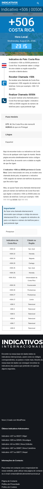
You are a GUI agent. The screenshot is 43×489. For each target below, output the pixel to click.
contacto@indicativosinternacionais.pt (25, 474)
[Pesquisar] (38, 3)
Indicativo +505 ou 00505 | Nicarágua (16, 440)
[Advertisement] (21, 396)
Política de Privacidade (11, 484)
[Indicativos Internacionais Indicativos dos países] (10, 3)
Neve (4, 420)
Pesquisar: (10, 232)
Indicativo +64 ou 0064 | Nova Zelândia (17, 444)
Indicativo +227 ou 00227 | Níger (14, 436)
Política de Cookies (9, 487)
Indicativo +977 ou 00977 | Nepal (14, 452)
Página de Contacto (9, 481)
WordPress (21, 420)
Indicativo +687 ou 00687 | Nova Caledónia (19, 448)
